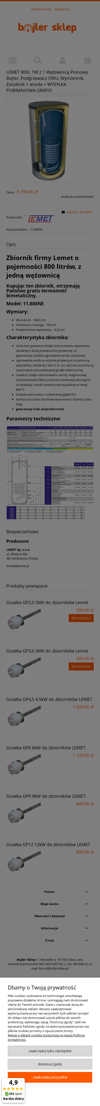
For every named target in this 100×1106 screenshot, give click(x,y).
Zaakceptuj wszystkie (50, 1077)
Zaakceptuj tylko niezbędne (50, 1051)
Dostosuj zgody (50, 1064)
